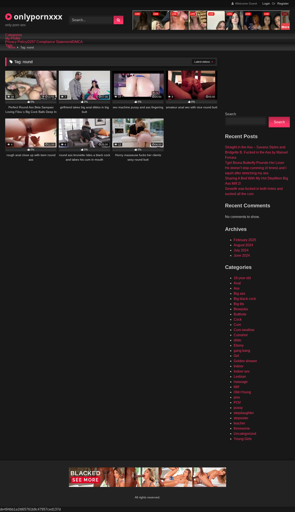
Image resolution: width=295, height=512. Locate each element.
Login (266, 3)
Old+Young (242, 392)
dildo (237, 340)
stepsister (241, 418)
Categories (13, 35)
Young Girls (243, 439)
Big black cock (245, 299)
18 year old (242, 278)
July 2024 (241, 250)
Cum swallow (244, 330)
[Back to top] (281, 499)
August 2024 (243, 245)
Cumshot (240, 335)
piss (237, 397)
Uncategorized (245, 433)
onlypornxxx (37, 16)
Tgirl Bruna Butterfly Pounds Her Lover (254, 163)
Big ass (239, 293)
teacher (239, 423)
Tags (9, 45)
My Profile (13, 38)
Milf (236, 387)
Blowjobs (241, 309)
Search (230, 114)
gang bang (242, 350)
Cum (237, 324)
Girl (236, 356)
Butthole (240, 314)
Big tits (239, 304)
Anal (237, 283)
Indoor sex (242, 371)
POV (237, 402)
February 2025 (245, 240)
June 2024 (242, 255)
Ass (236, 288)
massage (241, 382)
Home (11, 47)
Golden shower (245, 361)
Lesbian (240, 376)
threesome (242, 428)
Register (283, 3)
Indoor (238, 366)
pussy (238, 408)
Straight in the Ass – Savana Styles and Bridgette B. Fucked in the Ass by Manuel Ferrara (256, 152)
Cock (238, 319)
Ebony (239, 345)
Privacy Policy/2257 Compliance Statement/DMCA (44, 42)
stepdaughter (244, 413)
